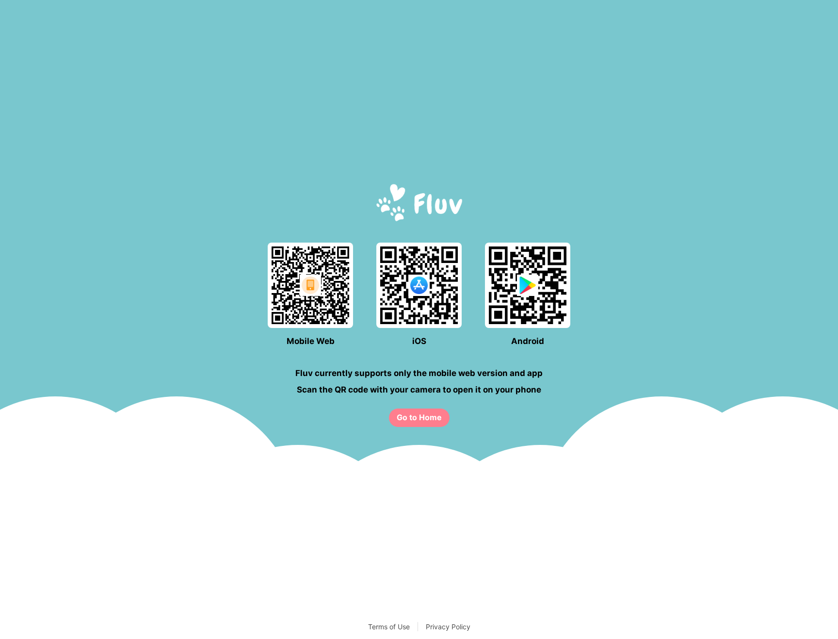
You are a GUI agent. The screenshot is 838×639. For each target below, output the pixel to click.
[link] (419, 418)
